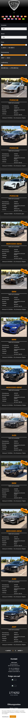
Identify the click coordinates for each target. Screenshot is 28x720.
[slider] (2, 45)
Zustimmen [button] (13, 716)
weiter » (20, 650)
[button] (14, 12)
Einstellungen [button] (5, 716)
